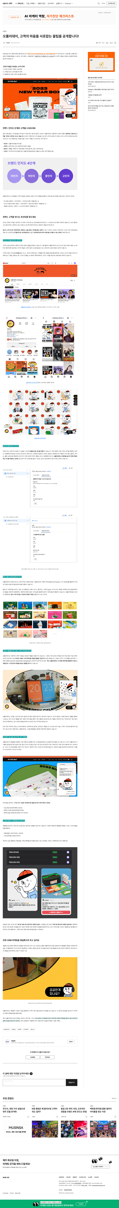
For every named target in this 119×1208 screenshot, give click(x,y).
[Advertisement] (101, 143)
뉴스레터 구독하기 (98, 1167)
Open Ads (7, 3)
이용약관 (61, 1190)
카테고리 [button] (20, 3)
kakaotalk (17, 1193)
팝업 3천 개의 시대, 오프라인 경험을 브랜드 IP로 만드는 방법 (74, 1110)
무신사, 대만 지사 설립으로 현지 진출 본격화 (14, 1110)
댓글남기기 (72, 1082)
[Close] (87, 1201)
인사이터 (51, 3)
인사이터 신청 (111, 3)
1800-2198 (84, 1185)
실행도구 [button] (59, 3)
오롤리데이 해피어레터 (40, 438)
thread (12, 1193)
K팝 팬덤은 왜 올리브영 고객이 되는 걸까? (44, 1110)
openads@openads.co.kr (98, 1185)
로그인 (103, 3)
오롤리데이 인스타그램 (32, 382)
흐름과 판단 (41, 3)
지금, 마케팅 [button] (30, 3)
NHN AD (6, 1177)
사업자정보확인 (77, 1183)
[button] (114, 1098)
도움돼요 (32, 1057)
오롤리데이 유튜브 (26, 307)
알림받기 (71, 1041)
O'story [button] (68, 3)
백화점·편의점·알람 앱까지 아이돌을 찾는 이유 (101, 1110)
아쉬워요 (47, 1057)
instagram (5, 1193)
